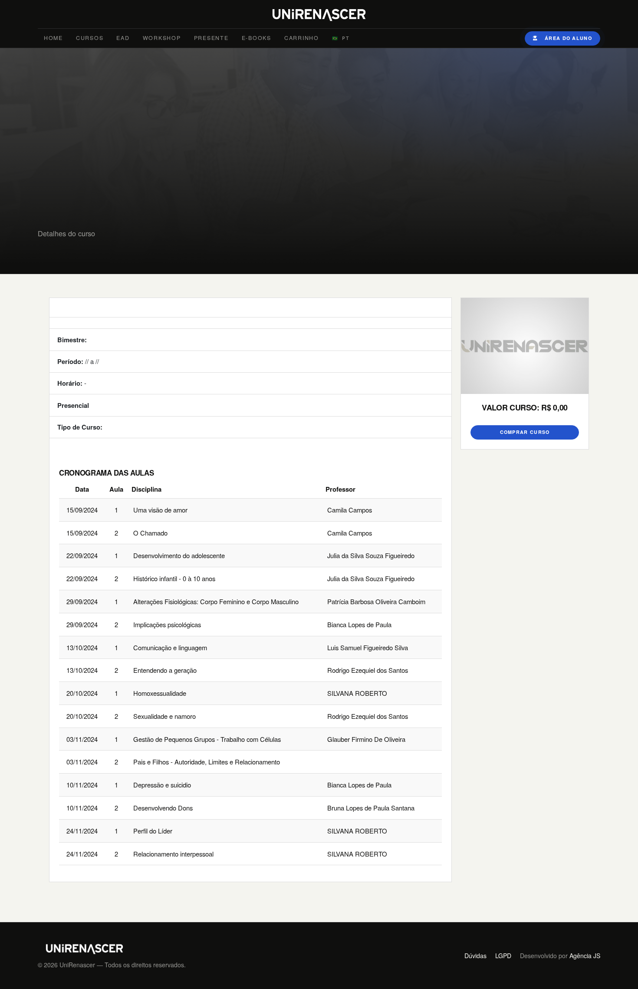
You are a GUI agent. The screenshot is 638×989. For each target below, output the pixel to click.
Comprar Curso (525, 432)
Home (53, 38)
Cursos (89, 38)
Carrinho (301, 38)
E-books (256, 38)
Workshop (162, 38)
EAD (122, 38)
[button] (341, 38)
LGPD (503, 955)
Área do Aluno (568, 38)
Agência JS (584, 955)
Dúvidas (475, 955)
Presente (211, 38)
